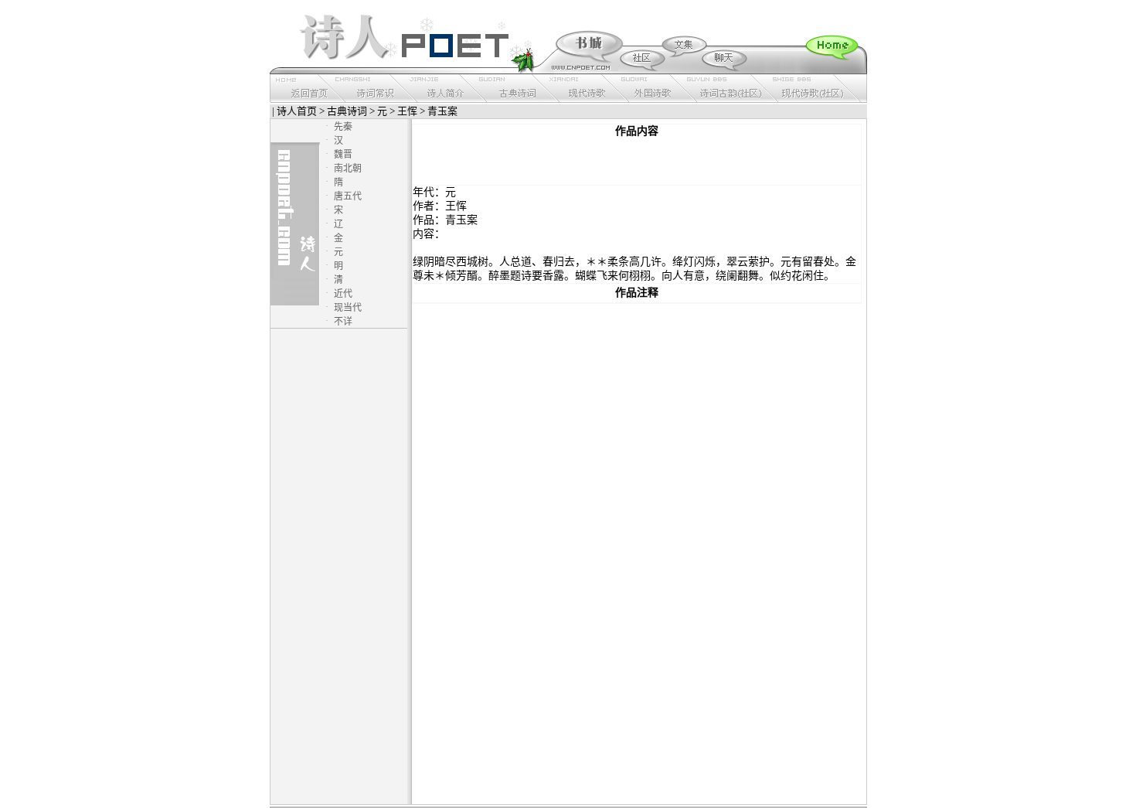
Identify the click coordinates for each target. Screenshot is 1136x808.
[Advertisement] (637, 161)
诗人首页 (297, 111)
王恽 (407, 111)
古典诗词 (347, 111)
